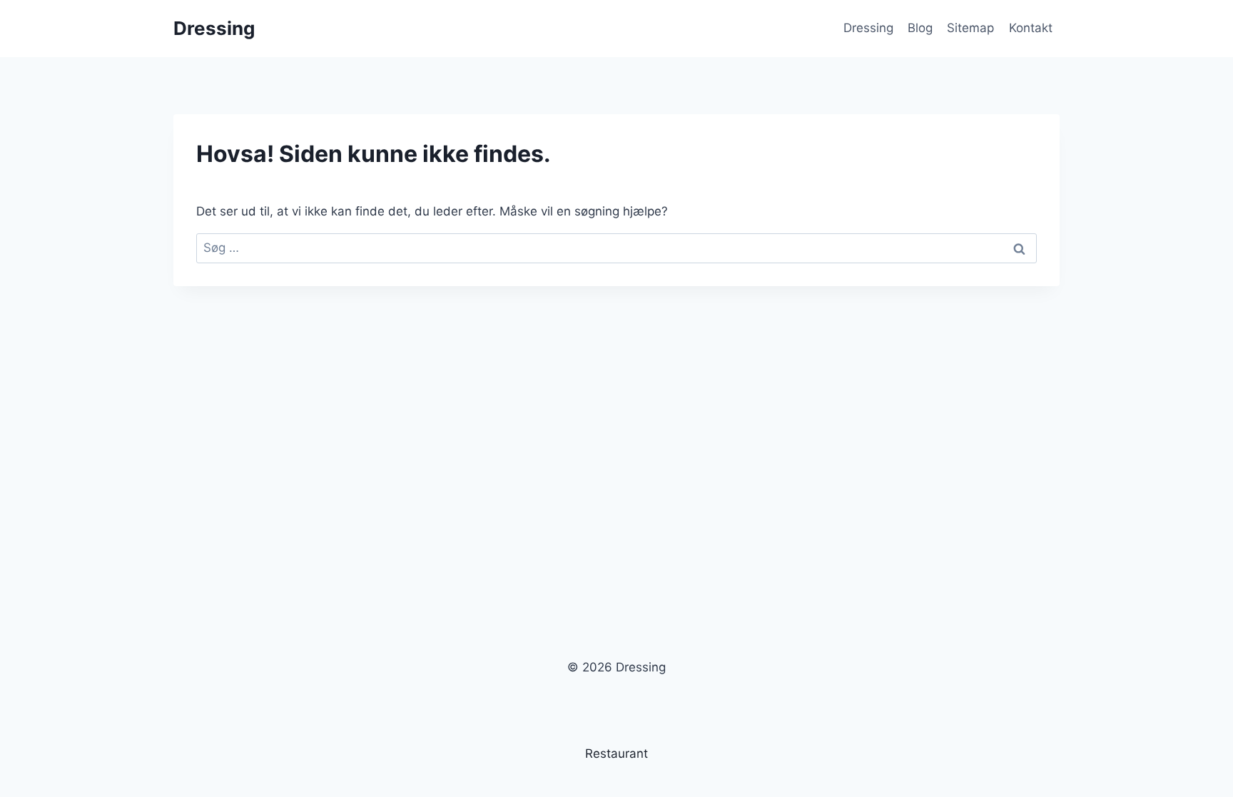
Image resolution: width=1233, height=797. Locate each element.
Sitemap (970, 28)
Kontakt (1030, 28)
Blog (920, 28)
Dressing (868, 28)
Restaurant (616, 753)
